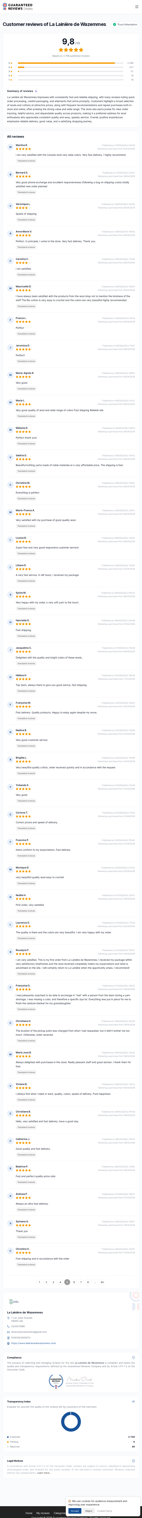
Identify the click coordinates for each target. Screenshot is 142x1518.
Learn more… (44, 1472)
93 (102, 1282)
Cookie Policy (104, 1510)
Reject (89, 1510)
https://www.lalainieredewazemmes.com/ (33, 1343)
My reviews (43, 1513)
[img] (36, 91)
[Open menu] (137, 7)
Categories (60, 1513)
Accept (75, 1510)
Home (29, 1513)
